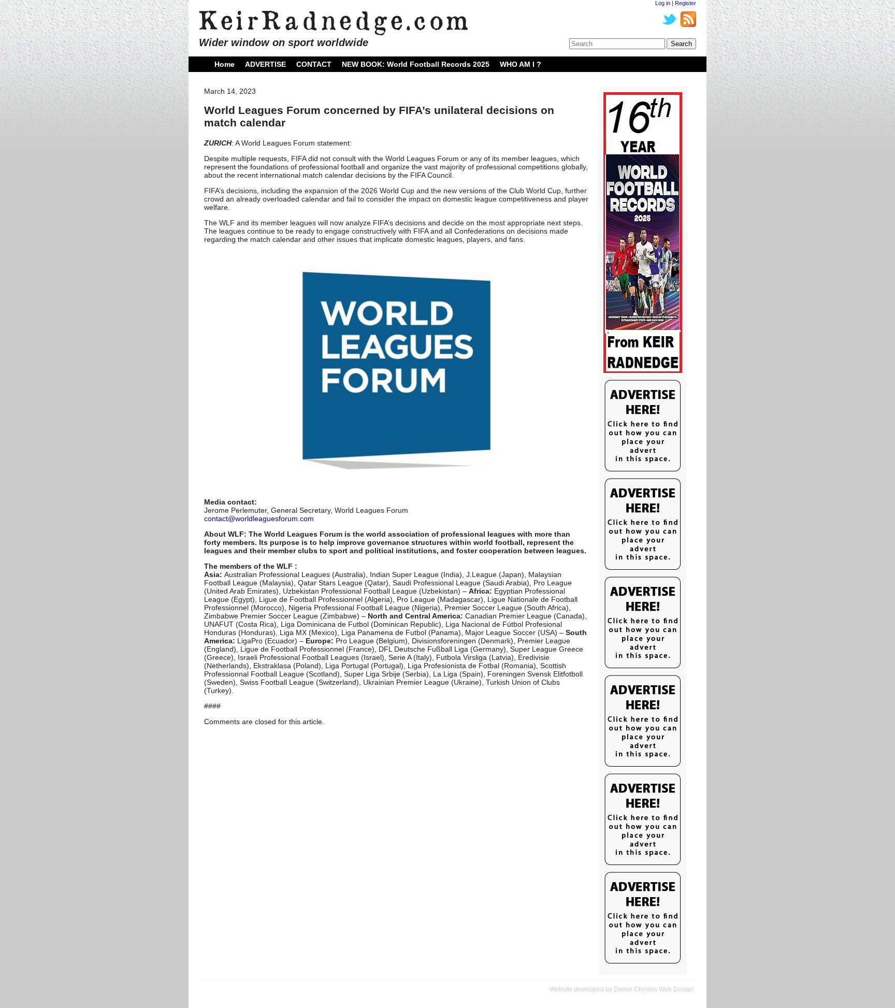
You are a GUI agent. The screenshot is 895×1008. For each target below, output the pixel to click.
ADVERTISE (265, 64)
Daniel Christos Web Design (654, 989)
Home (224, 64)
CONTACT (313, 64)
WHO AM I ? (520, 64)
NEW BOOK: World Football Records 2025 (415, 64)
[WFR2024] (643, 233)
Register (685, 3)
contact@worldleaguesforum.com (259, 518)
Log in (662, 3)
